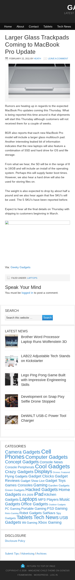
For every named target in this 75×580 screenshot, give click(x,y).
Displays (43, 471)
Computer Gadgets (46, 457)
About (20, 26)
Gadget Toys (55, 481)
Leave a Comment (58, 58)
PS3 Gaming (57, 509)
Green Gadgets (15, 490)
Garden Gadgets (58, 485)
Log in (54, 575)
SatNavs (49, 513)
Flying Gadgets (16, 476)
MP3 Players (48, 500)
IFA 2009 (27, 494)
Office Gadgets (34, 504)
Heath (37, 58)
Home (8, 26)
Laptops (32, 278)
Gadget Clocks (41, 476)
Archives (41, 553)
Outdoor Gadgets (57, 504)
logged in (27, 292)
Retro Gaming (12, 513)
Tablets (47, 26)
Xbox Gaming (50, 522)
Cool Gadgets (52, 466)
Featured (65, 472)
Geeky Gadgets (20, 267)
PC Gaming (12, 508)
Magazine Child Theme (41, 570)
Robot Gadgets (30, 513)
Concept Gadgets (22, 461)
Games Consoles (19, 485)
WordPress (41, 575)
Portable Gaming (33, 509)
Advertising (27, 553)
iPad (38, 494)
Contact (34, 26)
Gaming (40, 485)
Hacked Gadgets (41, 489)
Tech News (64, 26)
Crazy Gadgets (19, 471)
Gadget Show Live (33, 480)
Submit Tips (12, 553)
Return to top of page (41, 566)
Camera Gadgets (22, 452)
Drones (56, 472)
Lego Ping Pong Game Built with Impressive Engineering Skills (43, 380)
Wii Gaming (29, 522)
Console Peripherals (19, 467)
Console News (51, 462)
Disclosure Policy (15, 540)
